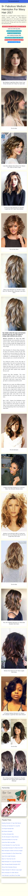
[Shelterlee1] (14, 795)
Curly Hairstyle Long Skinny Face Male (11, 875)
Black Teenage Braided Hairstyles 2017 (11, 864)
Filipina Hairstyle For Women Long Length (12, 869)
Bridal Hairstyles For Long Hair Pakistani (11, 861)
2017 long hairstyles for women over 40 (14, 39)
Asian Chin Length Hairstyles (8, 856)
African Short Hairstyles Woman (9, 867)
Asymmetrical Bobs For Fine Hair (9, 839)
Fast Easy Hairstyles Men (8, 834)
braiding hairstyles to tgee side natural (14, 37)
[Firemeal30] (14, 810)
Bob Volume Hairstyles (7, 831)
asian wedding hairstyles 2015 (14, 35)
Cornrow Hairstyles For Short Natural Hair (12, 853)
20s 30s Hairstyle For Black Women (10, 836)
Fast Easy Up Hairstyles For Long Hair (11, 825)
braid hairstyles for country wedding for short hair (14, 26)
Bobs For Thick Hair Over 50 (8, 858)
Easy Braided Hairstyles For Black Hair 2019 (12, 847)
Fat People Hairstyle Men (8, 828)
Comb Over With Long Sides (8, 842)
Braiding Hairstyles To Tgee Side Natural (11, 823)
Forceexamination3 (13, 1)
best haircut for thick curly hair (14, 31)
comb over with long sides (14, 28)
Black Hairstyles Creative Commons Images (12, 850)
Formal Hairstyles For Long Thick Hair (11, 845)
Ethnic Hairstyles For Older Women (10, 872)
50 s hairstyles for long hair (14, 33)
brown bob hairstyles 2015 (14, 42)
